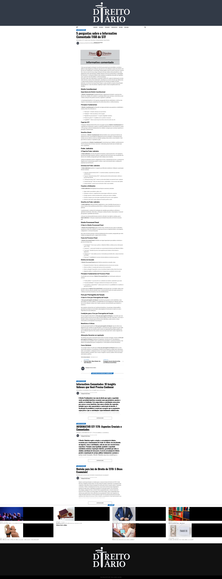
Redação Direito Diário (98, 42)
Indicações (95, 27)
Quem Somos (126, 27)
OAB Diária (121, 27)
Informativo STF (94, 357)
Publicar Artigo (114, 27)
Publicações (107, 27)
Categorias (101, 27)
